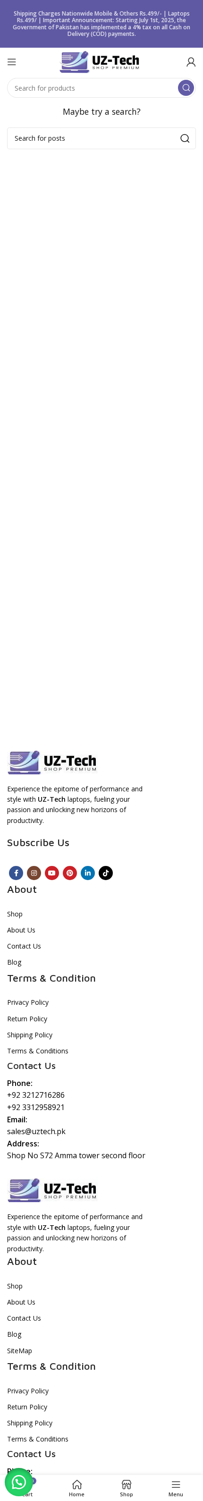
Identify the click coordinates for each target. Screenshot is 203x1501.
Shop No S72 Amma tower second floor (76, 1155)
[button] (19, 1482)
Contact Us (24, 945)
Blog (14, 962)
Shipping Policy (29, 1034)
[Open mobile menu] (11, 61)
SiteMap (19, 1350)
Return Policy (27, 1018)
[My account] (191, 61)
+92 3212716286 (36, 1095)
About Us (21, 929)
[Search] (186, 88)
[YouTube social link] (52, 873)
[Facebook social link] (16, 873)
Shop (15, 913)
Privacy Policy (28, 1002)
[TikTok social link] (106, 873)
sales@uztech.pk (36, 1131)
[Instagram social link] (34, 873)
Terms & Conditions (37, 1050)
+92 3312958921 (36, 1107)
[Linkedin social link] (88, 873)
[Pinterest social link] (70, 873)
